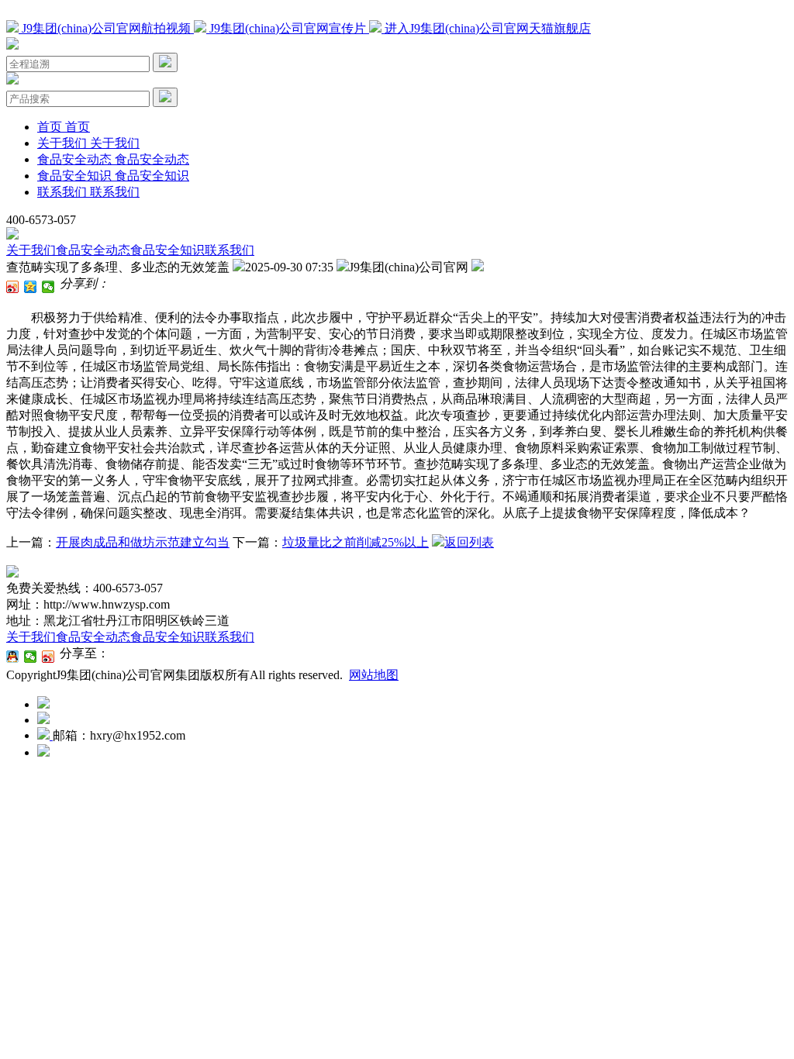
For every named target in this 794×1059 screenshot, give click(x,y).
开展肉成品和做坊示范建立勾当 (143, 542)
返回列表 (469, 542)
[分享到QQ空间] (30, 287)
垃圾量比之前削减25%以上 (355, 542)
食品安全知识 (167, 250)
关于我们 (31, 250)
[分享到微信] (48, 287)
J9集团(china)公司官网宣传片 (287, 28)
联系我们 (229, 250)
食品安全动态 (93, 250)
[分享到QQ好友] (12, 656)
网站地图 (374, 674)
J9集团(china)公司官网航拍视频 (106, 28)
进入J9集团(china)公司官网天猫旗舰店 (486, 28)
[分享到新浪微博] (12, 287)
